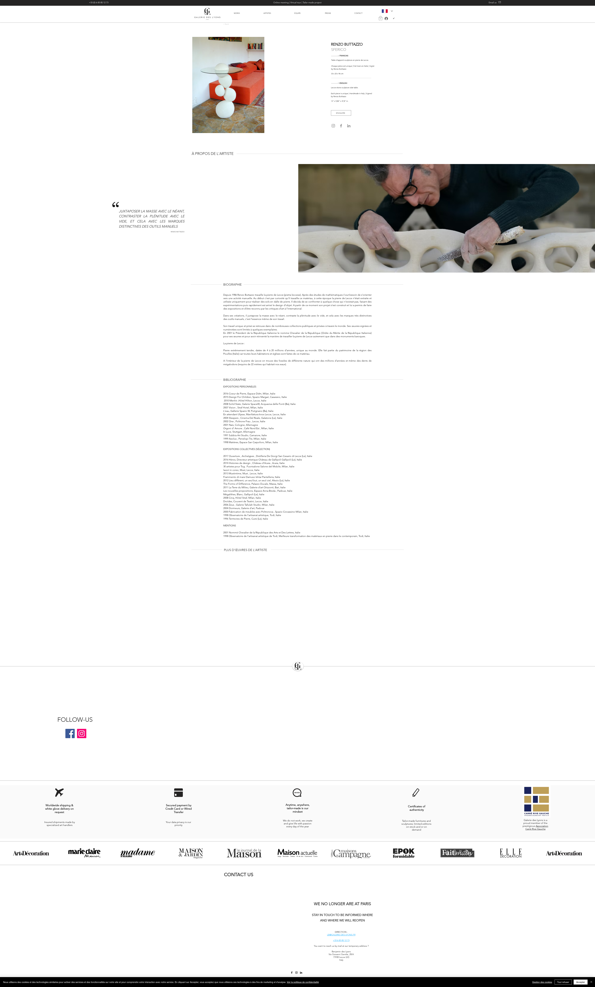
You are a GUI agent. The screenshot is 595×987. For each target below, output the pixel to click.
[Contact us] (499, 2)
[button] (380, 18)
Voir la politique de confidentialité (303, 982)
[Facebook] (341, 125)
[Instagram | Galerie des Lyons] (81, 733)
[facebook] (291, 972)
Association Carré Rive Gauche (536, 827)
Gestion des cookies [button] (542, 982)
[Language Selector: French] (387, 11)
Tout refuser (563, 982)
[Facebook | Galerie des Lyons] (70, 733)
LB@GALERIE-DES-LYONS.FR (341, 934)
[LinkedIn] (348, 125)
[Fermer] (591, 982)
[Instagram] (333, 125)
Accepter (580, 982)
